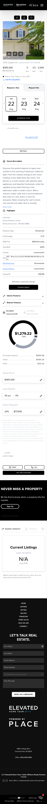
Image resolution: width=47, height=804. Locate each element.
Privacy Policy (9, 801)
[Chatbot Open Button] (40, 797)
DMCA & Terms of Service (25, 801)
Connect (23, 626)
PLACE (23, 777)
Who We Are (23, 623)
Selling (23, 613)
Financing (23, 617)
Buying (23, 610)
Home (23, 603)
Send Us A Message (23, 694)
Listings (23, 607)
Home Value (23, 620)
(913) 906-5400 (26, 757)
